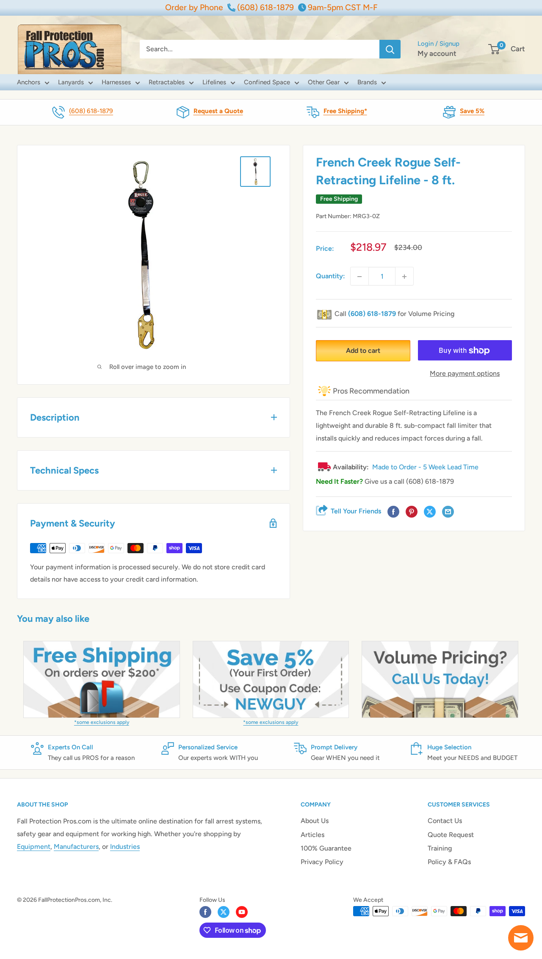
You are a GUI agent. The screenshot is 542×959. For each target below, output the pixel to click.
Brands (367, 82)
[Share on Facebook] (393, 512)
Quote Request (451, 835)
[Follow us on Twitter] (224, 912)
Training (440, 848)
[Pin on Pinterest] (412, 512)
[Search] (390, 49)
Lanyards (71, 82)
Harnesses (116, 82)
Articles (312, 835)
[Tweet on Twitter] (430, 512)
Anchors (28, 82)
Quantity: (330, 276)
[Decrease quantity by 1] (359, 276)
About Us (315, 821)
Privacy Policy (322, 862)
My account (437, 53)
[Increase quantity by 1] (404, 276)
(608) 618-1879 (91, 111)
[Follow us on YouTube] (242, 912)
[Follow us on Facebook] (205, 912)
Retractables (167, 82)
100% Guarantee (326, 848)
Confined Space (267, 82)
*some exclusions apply (101, 722)
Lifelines (214, 82)
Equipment (33, 847)
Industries (125, 847)
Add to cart (363, 351)
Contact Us (445, 821)
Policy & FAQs (449, 862)
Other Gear (324, 82)
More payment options (465, 374)
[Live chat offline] (521, 938)
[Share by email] (448, 512)
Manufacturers (76, 847)
